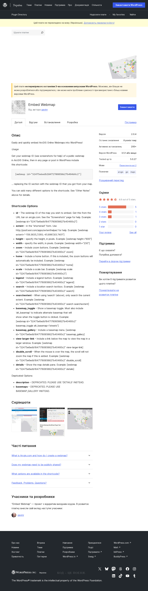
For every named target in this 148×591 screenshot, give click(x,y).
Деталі (18, 122)
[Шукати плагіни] (42, 32)
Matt (117, 547)
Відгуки (33, 122)
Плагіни (40, 552)
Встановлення (52, 122)
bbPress (119, 552)
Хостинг (16, 552)
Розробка (72, 122)
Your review (105, 232)
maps (133, 172)
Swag (92, 556)
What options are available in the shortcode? (36, 473)
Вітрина (41, 543)
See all (133, 232)
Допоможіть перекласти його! (99, 23)
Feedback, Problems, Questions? (29, 483)
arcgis (120, 172)
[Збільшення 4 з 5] (61, 428)
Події (90, 547)
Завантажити (127, 107)
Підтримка (130, 122)
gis (127, 172)
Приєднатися (94, 543)
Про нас (16, 543)
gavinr (44, 109)
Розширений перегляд (111, 180)
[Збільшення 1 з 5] (33, 411)
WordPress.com (122, 543)
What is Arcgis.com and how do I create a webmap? (39, 455)
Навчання (67, 543)
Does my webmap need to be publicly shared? (36, 464)
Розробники (69, 552)
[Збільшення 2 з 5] (33, 418)
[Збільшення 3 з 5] (61, 411)
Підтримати (95, 552)
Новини (15, 547)
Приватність (18, 556)
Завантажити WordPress (128, 5)
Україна (42, 572)
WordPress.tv (70, 556)
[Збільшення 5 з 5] (88, 411)
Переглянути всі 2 (128, 165)
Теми (39, 547)
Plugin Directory (19, 14)
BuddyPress (121, 556)
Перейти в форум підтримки (114, 261)
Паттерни (42, 556)
